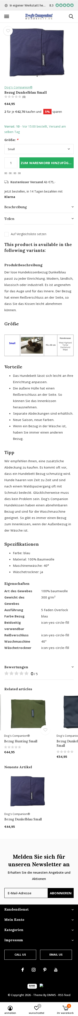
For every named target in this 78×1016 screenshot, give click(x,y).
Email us (56, 954)
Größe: (11, 140)
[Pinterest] (44, 969)
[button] (6, 16)
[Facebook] (22, 969)
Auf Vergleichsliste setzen (28, 234)
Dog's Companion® (18, 87)
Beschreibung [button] (15, 207)
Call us (20, 954)
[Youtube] (55, 969)
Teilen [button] (9, 218)
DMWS (51, 995)
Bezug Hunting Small (20, 741)
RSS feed (64, 995)
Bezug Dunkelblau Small (23, 819)
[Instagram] (34, 969)
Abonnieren (61, 893)
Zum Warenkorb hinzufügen (47, 163)
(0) (24, 97)
